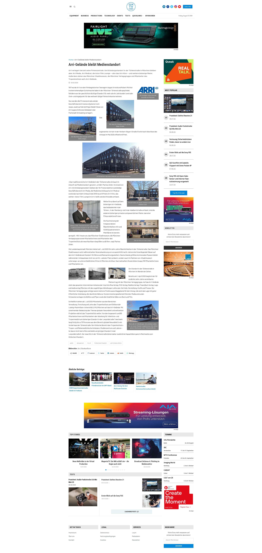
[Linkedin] (164, 6)
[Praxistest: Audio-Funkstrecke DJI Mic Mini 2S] (83, 496)
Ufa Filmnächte (169, 440)
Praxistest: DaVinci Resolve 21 (180, 116)
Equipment (74, 16)
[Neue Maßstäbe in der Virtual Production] (83, 448)
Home (71, 60)
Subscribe (188, 7)
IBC (165, 447)
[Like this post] (83, 353)
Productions (96, 16)
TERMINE (168, 434)
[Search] (74, 7)
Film (89, 343)
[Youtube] (179, 6)
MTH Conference (170, 455)
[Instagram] (175, 6)
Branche (80, 343)
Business (85, 16)
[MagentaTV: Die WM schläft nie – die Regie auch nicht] (115, 448)
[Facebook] (167, 6)
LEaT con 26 (168, 478)
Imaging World (169, 462)
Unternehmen (115, 343)
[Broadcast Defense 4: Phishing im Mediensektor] (147, 448)
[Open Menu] (70, 6)
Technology (109, 16)
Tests (127, 16)
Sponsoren (150, 16)
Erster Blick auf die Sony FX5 (180, 152)
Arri (71, 343)
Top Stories (75, 434)
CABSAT (167, 470)
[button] (71, 454)
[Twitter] (171, 6)
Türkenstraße (100, 343)
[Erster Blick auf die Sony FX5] (152, 500)
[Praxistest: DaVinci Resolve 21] (152, 484)
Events (120, 16)
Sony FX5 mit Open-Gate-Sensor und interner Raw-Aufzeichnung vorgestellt (179, 179)
